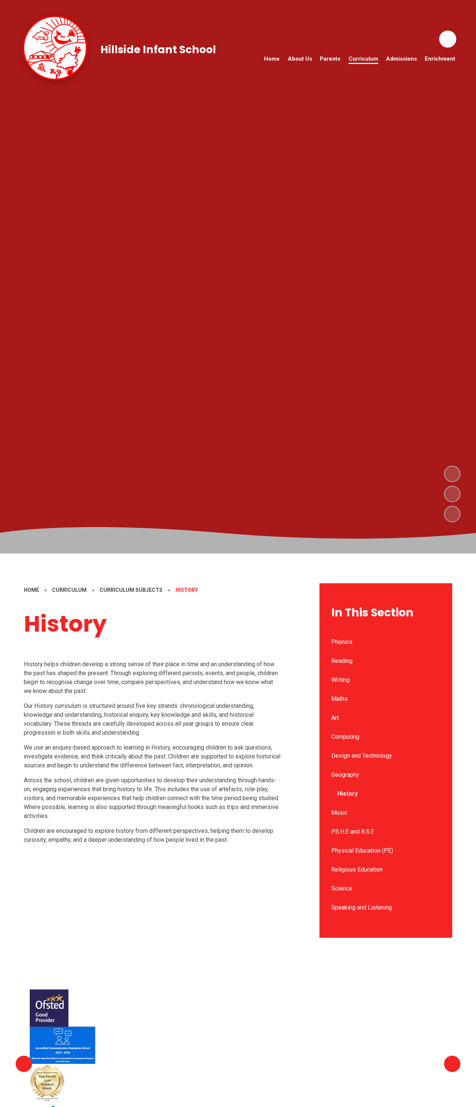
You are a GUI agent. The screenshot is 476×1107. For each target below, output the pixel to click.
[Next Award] (452, 1064)
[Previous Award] (24, 1064)
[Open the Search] (447, 39)
